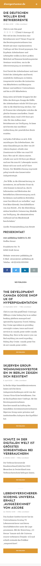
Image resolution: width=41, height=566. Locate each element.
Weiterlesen (20, 352)
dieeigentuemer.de (14, 4)
